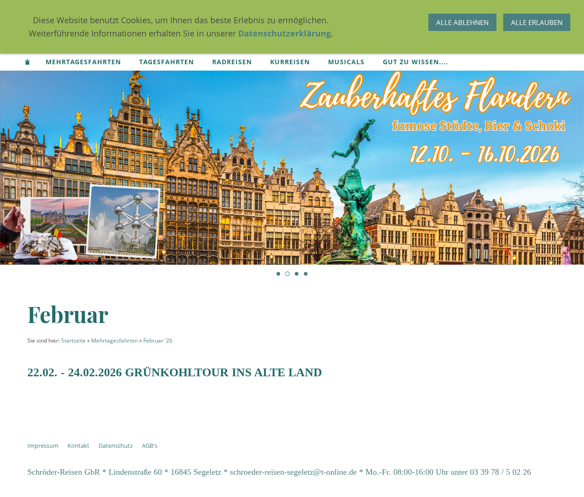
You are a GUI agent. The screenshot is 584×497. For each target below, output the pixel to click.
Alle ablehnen (462, 22)
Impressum (42, 445)
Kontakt (78, 445)
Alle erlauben (537, 22)
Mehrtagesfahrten (114, 340)
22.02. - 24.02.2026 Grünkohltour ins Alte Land (174, 372)
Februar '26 (157, 340)
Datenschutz (116, 445)
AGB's (149, 445)
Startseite (73, 340)
